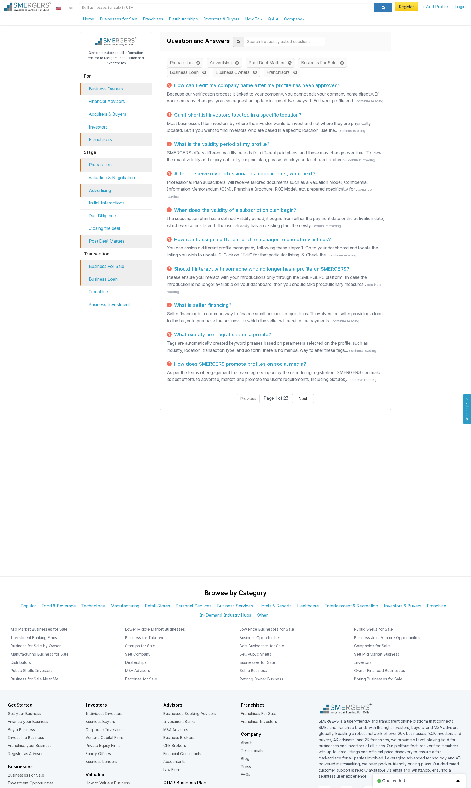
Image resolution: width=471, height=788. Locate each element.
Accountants (174, 761)
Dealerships (136, 662)
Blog (245, 758)
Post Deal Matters (107, 241)
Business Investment (109, 304)
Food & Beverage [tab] (58, 606)
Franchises (153, 19)
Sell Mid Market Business (376, 654)
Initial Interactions (107, 203)
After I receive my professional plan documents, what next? (244, 173)
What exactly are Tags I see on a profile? (222, 334)
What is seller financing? (202, 305)
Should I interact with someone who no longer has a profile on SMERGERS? (261, 269)
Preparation (100, 164)
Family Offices (98, 753)
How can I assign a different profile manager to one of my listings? (252, 239)
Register (406, 6)
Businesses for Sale (118, 19)
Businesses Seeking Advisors (189, 713)
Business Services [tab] (235, 606)
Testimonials (252, 750)
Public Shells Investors (32, 670)
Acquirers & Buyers (107, 114)
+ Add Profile (435, 6)
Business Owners (106, 88)
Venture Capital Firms (105, 737)
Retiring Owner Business (261, 679)
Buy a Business (21, 729)
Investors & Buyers (221, 19)
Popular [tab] (28, 606)
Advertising (100, 190)
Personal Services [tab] (194, 606)
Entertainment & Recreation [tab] (351, 606)
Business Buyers (100, 721)
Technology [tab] (93, 606)
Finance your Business (28, 721)
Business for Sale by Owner (36, 645)
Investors (98, 127)
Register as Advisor (25, 753)
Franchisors (100, 139)
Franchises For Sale (258, 713)
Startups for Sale (140, 645)
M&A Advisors (137, 670)
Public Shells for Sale (373, 629)
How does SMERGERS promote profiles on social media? (239, 364)
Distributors (21, 662)
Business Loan (103, 279)
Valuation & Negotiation (112, 177)
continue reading (369, 101)
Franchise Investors (259, 721)
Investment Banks (179, 721)
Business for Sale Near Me (35, 679)
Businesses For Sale (26, 775)
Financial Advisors (107, 101)
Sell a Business (253, 670)
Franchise (98, 291)
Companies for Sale (372, 645)
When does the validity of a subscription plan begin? (234, 210)
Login (460, 6)
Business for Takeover (145, 637)
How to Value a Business (108, 783)
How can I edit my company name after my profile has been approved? (256, 85)
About (246, 742)
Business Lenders (101, 761)
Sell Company (137, 654)
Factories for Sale (141, 679)
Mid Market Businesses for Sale (39, 629)
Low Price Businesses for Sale (267, 629)
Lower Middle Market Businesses (155, 629)
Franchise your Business (30, 745)
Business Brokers (178, 737)
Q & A (273, 19)
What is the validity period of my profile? (221, 144)
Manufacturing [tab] (125, 606)
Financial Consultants (182, 753)
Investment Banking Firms (34, 637)
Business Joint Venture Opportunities (387, 637)
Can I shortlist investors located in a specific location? (237, 115)
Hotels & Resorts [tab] (275, 606)
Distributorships (183, 19)
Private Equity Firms (103, 745)
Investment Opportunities (31, 783)
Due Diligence (102, 215)
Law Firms (172, 769)
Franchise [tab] (436, 606)
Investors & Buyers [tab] (402, 606)
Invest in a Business (26, 737)
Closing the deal (104, 228)
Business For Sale (106, 266)
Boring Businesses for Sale (378, 679)
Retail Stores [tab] (157, 606)
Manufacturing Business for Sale (40, 654)
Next (303, 398)
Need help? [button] (467, 412)
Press (246, 766)
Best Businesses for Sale (262, 645)
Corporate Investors (104, 729)
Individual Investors (104, 713)
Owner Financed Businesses (379, 670)
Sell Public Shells (255, 654)
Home (88, 19)
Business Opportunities (260, 637)
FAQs (245, 774)
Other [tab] (262, 615)
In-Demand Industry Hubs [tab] (225, 615)
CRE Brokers (174, 745)
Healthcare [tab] (308, 606)
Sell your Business (24, 713)
